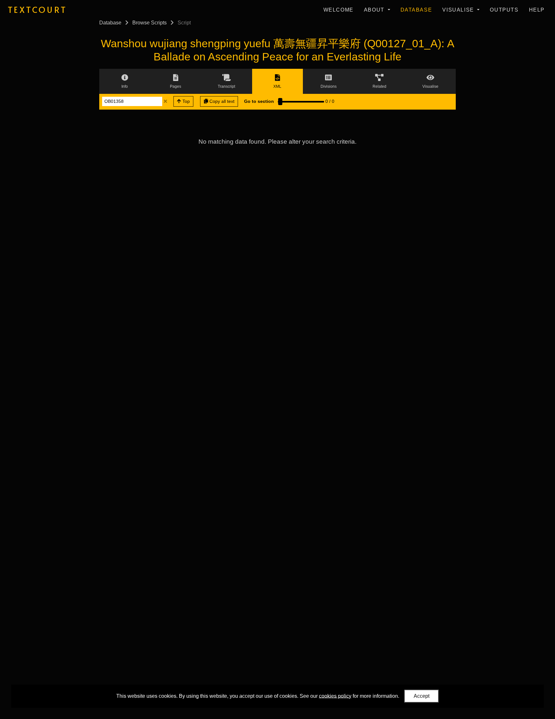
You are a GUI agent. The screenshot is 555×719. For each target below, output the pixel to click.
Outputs (504, 10)
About (375, 10)
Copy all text (221, 101)
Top (185, 101)
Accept (421, 696)
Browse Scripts (149, 22)
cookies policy (335, 695)
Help (537, 10)
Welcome (338, 10)
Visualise (459, 10)
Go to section (259, 101)
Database (416, 10)
